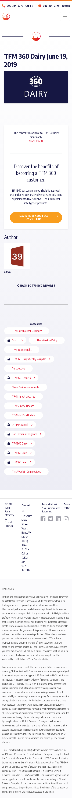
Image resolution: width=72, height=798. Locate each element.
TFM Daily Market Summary (27, 331)
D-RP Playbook (20, 424)
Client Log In (36, 140)
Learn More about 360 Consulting (33, 217)
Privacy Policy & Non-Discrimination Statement (51, 508)
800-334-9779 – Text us (56, 5)
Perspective (18, 368)
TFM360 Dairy (19, 443)
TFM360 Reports (21, 378)
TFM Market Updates (23, 396)
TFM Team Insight (22, 349)
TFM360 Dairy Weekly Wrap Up (29, 359)
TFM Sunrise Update (23, 406)
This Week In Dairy (47, 340)
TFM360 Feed (19, 462)
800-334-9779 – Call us (20, 5)
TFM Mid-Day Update (23, 415)
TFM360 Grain (19, 453)
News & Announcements (25, 387)
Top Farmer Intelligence (24, 434)
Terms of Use (67, 506)
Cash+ (15, 340)
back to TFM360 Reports (37, 285)
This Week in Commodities (26, 471)
